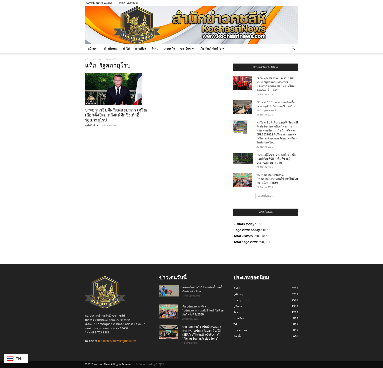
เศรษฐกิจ (169, 48)
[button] (293, 49)
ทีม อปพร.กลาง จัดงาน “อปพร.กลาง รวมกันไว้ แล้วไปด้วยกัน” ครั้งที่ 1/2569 (277, 178)
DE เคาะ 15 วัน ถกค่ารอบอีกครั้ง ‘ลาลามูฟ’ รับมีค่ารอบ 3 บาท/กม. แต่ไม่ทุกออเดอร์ (276, 106)
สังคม (154, 48)
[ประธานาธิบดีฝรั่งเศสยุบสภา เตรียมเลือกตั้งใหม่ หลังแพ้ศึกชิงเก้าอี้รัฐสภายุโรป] (117, 89)
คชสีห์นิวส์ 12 (91, 125)
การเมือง (140, 48)
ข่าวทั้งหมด (110, 48)
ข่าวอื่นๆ (185, 48)
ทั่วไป (126, 48)
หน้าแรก (93, 48)
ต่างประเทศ (91, 103)
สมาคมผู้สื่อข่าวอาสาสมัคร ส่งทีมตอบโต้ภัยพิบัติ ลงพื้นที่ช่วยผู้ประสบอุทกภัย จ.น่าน (276, 158)
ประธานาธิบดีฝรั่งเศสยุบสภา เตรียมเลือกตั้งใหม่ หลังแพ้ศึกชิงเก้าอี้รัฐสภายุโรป (117, 115)
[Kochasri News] (191, 25)
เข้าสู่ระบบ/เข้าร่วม (128, 2)
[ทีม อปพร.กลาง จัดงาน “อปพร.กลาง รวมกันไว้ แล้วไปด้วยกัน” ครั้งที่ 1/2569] (242, 180)
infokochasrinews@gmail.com (117, 341)
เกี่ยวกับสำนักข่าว (210, 48)
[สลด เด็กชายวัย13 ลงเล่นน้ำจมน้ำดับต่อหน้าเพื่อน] (169, 290)
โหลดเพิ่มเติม (264, 196)
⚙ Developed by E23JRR (149, 364)
